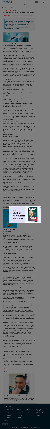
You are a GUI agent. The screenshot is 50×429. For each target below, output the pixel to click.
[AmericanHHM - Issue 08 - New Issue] (25, 214)
